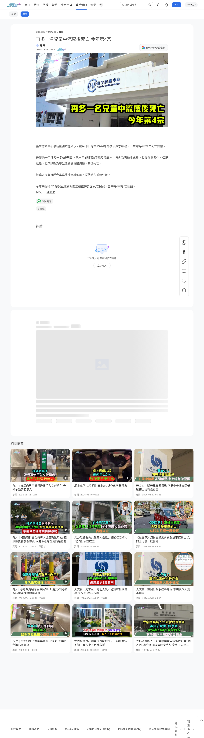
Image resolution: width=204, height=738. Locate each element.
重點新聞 (46, 201)
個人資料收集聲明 (159, 729)
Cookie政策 (72, 729)
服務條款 (52, 729)
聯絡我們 (34, 729)
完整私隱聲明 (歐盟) (98, 729)
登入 (176, 4)
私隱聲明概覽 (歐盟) (129, 729)
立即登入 (101, 265)
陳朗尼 (51, 192)
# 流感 (41, 208)
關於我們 (16, 729)
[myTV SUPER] (191, 4)
